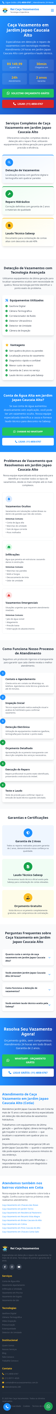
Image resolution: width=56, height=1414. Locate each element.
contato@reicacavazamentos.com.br (21, 1382)
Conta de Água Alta (11, 1281)
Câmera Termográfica (12, 1317)
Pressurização (8, 1324)
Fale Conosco (8, 1357)
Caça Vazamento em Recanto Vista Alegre (21, 1216)
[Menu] (52, 10)
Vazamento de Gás (10, 1300)
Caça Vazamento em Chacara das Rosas (20, 1205)
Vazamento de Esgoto (12, 1296)
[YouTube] (19, 1267)
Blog (4, 1353)
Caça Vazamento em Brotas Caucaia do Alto (22, 1220)
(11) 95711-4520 (12, 1378)
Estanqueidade (9, 1328)
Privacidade (15, 1406)
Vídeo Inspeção (9, 1321)
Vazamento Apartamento (13, 1285)
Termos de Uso (39, 1406)
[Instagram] (12, 1267)
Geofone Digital (9, 1313)
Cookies (26, 1406)
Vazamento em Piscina (12, 1292)
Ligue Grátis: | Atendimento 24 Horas (29, 2)
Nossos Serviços (9, 1349)
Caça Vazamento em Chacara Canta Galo (20, 1231)
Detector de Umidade (12, 1332)
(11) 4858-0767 (11, 1373)
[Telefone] (7, 1407)
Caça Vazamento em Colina (14, 1224)
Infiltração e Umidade (12, 1289)
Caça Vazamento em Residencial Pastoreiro (21, 1212)
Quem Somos (8, 1345)
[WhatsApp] (48, 1406)
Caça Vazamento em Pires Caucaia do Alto (21, 1228)
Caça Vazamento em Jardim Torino (17, 1209)
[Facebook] (5, 1267)
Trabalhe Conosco (10, 1360)
